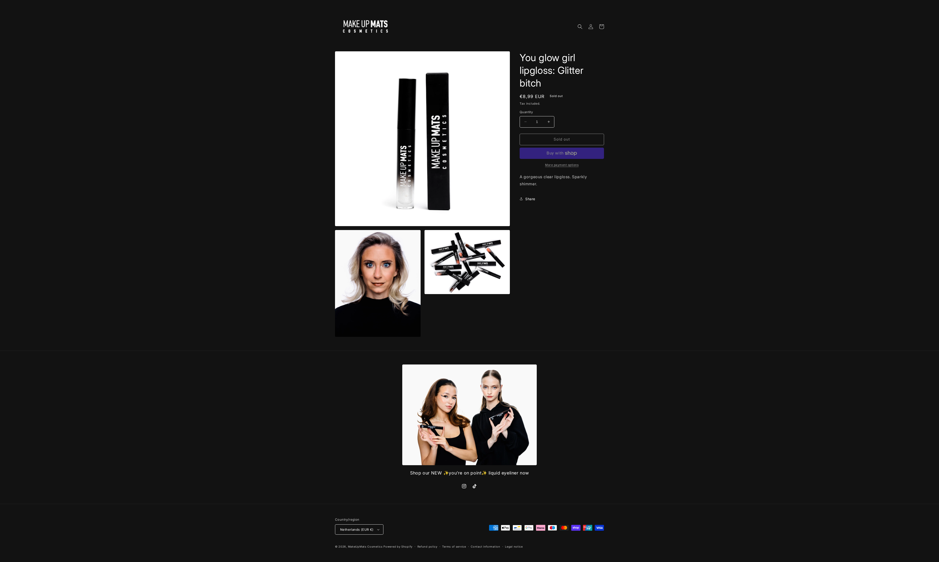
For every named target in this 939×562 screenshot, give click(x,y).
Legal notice (514, 546)
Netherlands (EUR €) (357, 529)
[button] (580, 26)
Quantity (526, 112)
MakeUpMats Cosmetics (365, 546)
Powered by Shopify (398, 546)
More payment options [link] (562, 165)
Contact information (485, 546)
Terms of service (454, 546)
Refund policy (427, 546)
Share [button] (530, 199)
